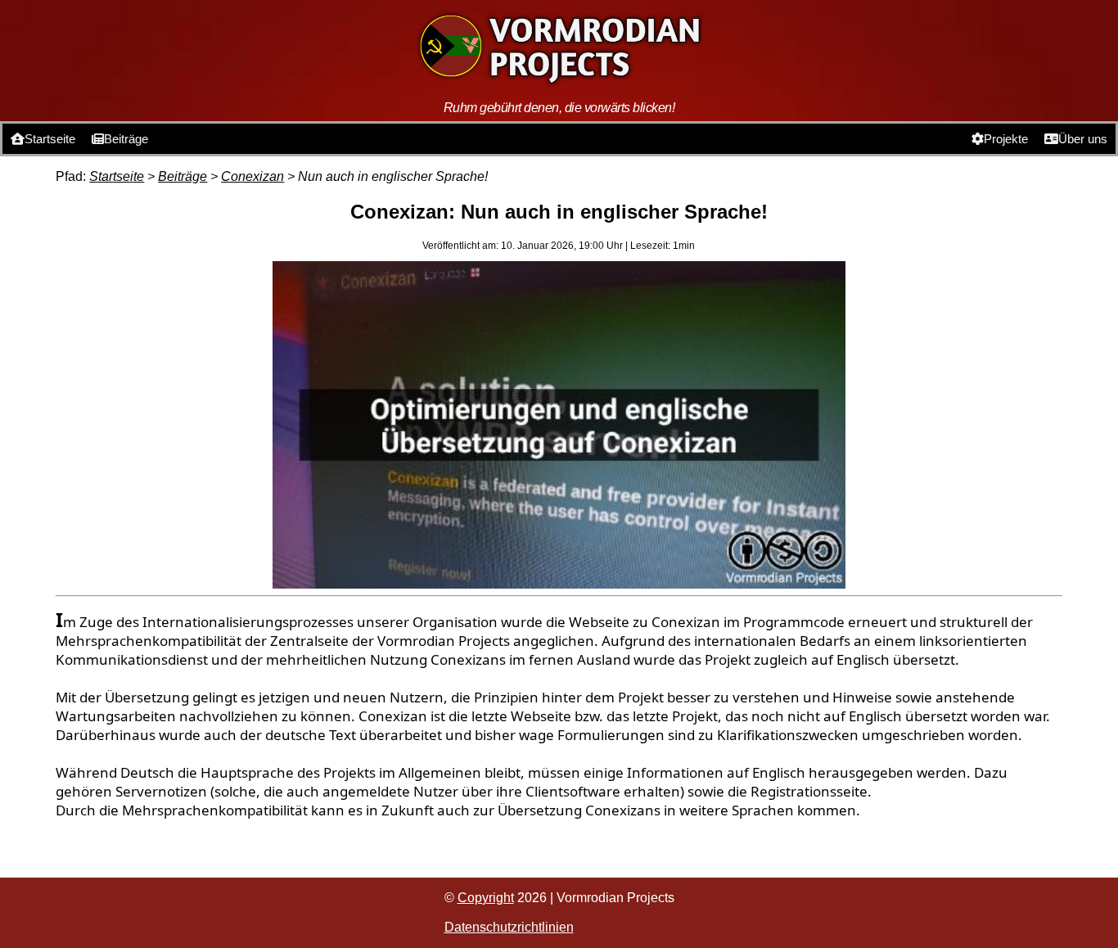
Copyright (486, 898)
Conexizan (252, 176)
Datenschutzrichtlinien (509, 927)
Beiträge (126, 139)
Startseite (50, 139)
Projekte (1006, 139)
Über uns (1082, 139)
